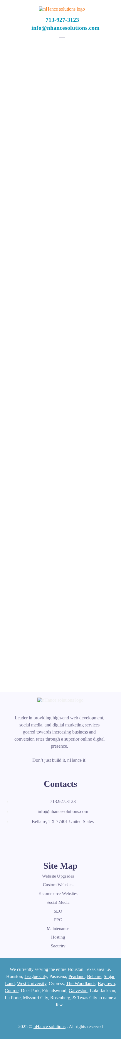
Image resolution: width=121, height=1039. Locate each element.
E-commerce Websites (58, 893)
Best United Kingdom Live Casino (60, 551)
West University (31, 983)
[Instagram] (37, 837)
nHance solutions (49, 1026)
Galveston (78, 990)
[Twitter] (22, 837)
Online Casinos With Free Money (60, 558)
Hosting (58, 937)
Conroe (12, 990)
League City (35, 976)
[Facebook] (14, 837)
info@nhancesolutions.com (65, 27)
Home (26, 105)
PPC (58, 919)
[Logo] (62, 9)
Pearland (76, 976)
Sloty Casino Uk (60, 410)
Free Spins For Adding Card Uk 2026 (60, 565)
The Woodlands (80, 983)
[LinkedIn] (30, 837)
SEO (58, 910)
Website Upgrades (58, 876)
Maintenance (58, 928)
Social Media (58, 902)
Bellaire (94, 976)
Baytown (106, 983)
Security (58, 946)
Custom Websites (58, 885)
